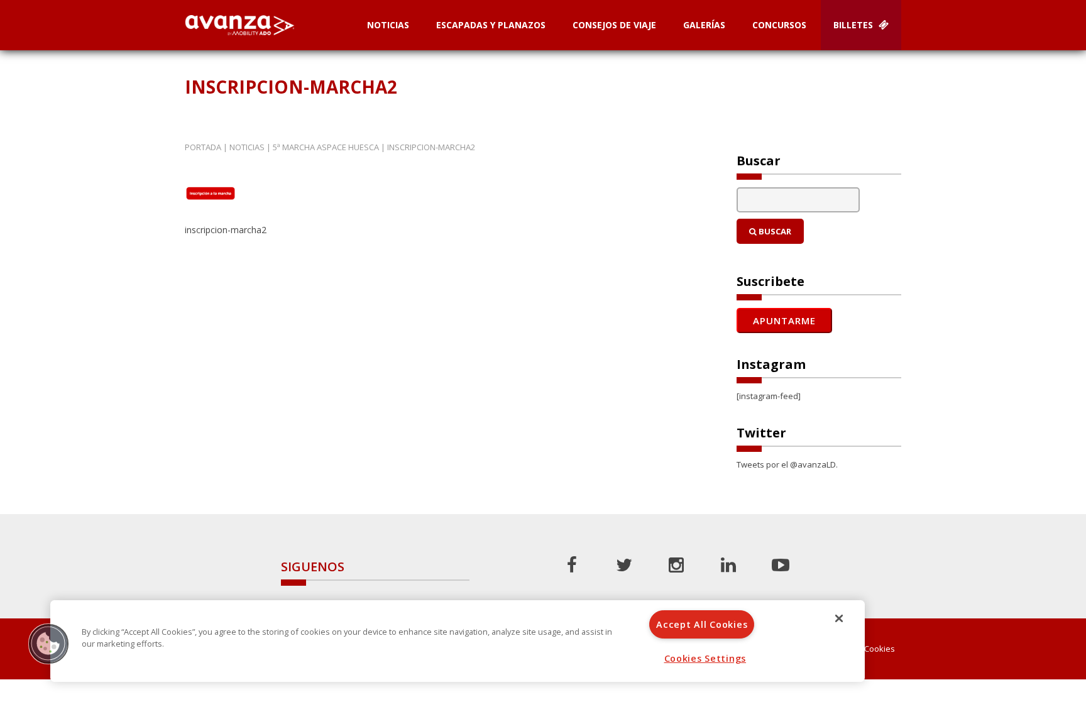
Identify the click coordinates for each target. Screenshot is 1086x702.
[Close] (839, 618)
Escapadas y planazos (491, 25)
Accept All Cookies (701, 624)
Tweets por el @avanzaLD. (787, 464)
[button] (48, 643)
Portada (203, 147)
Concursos (779, 25)
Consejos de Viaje (614, 25)
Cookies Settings (705, 658)
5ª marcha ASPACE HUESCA (326, 147)
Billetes (854, 25)
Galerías (704, 25)
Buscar (774, 231)
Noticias (388, 25)
